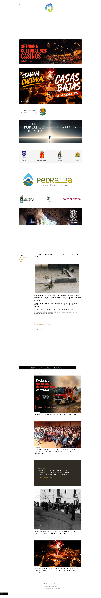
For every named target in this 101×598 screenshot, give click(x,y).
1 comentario (41, 455)
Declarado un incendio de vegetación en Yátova (56, 414)
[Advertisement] (49, 24)
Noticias (21, 259)
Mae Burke (54, 586)
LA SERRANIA (22, 257)
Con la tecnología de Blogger (51, 583)
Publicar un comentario (44, 417)
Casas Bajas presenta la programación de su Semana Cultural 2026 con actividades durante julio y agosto (57, 570)
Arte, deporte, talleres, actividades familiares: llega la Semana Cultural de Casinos (55, 532)
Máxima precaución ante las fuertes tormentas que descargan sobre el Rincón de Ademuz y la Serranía (54, 472)
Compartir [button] (21, 252)
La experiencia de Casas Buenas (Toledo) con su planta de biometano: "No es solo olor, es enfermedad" (55, 451)
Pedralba (21, 261)
